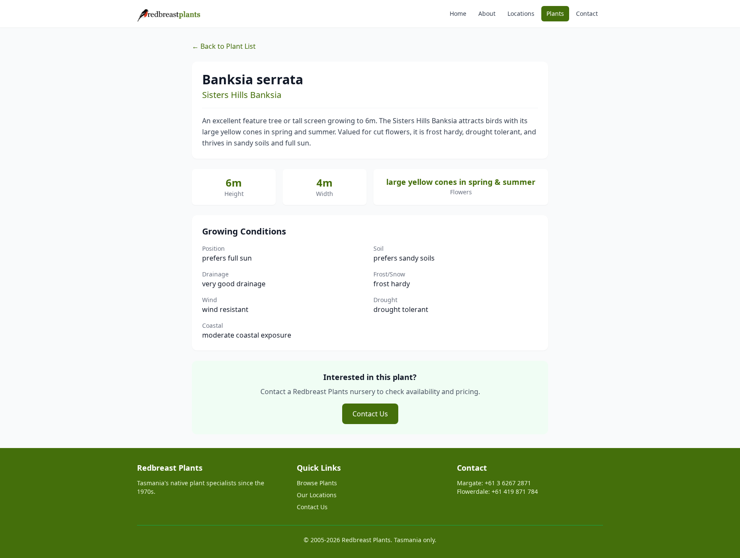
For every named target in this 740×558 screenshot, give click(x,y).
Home (458, 13)
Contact (587, 13)
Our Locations (317, 495)
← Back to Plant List (224, 46)
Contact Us (370, 413)
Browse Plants (317, 483)
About (486, 13)
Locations (520, 13)
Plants (555, 13)
